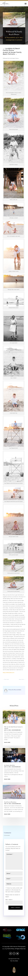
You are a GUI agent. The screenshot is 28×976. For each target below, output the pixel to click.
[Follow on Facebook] (14, 953)
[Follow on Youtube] (17, 953)
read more (7, 742)
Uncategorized (10, 40)
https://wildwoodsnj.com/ (8, 672)
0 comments (18, 40)
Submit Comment (15, 907)
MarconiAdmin (11, 37)
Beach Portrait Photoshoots (10, 802)
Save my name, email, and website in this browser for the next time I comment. (13, 890)
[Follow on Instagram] (10, 953)
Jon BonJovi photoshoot (9, 765)
